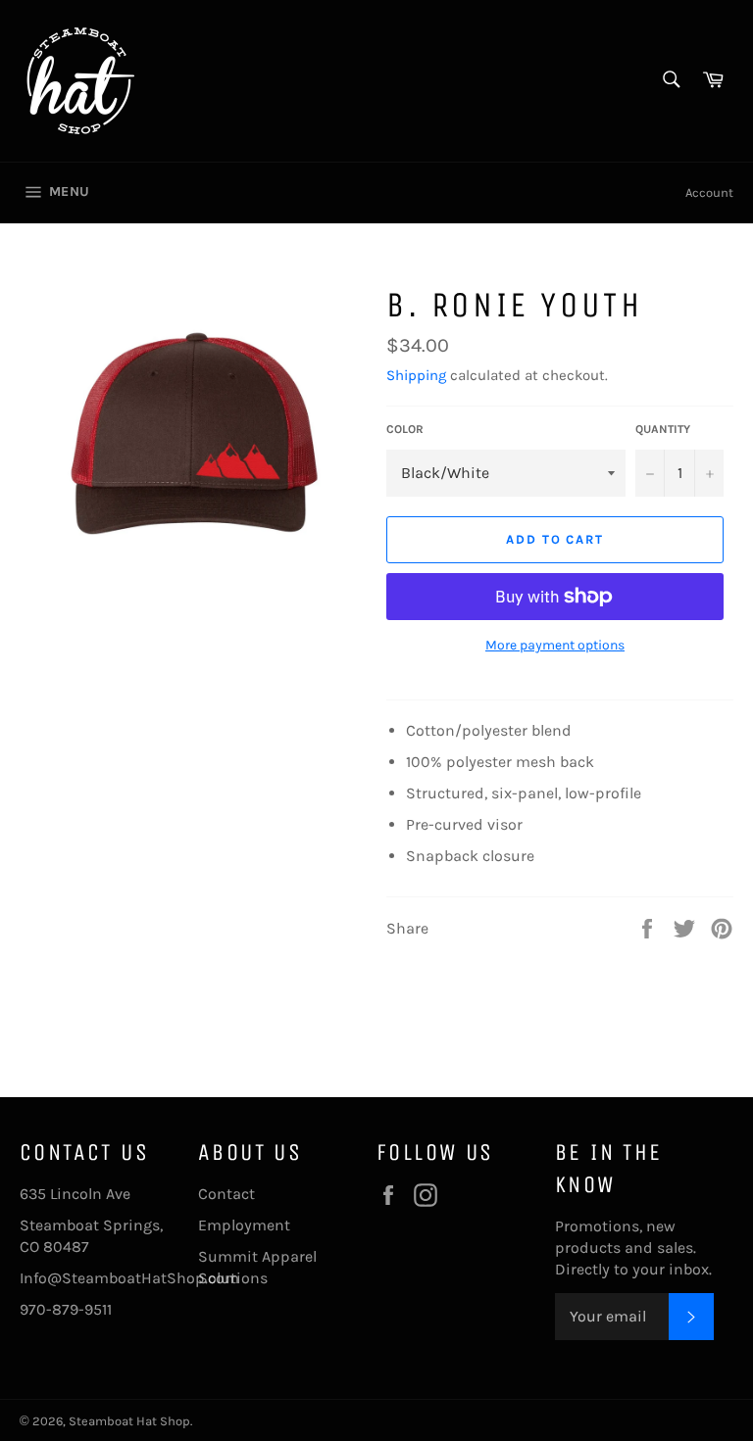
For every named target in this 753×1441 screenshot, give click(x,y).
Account (709, 192)
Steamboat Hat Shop (129, 1421)
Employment (244, 1225)
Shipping (416, 375)
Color (405, 429)
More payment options (555, 645)
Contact (226, 1193)
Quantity (662, 429)
